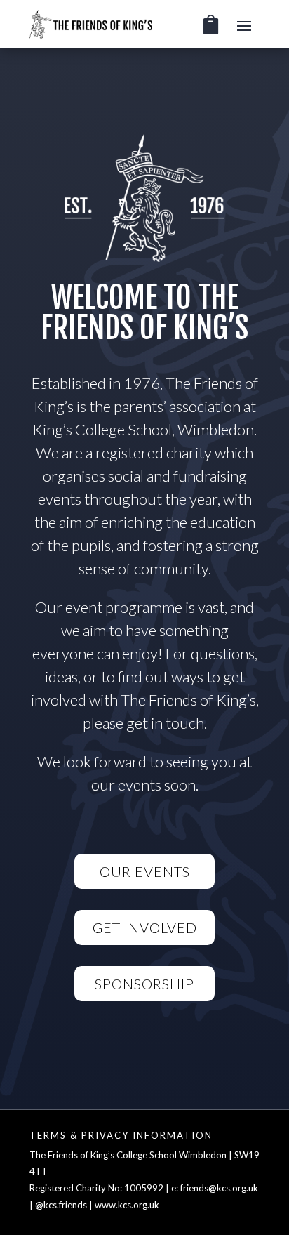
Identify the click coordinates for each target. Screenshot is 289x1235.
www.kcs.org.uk (127, 1204)
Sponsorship (144, 983)
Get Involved (145, 927)
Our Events (145, 871)
